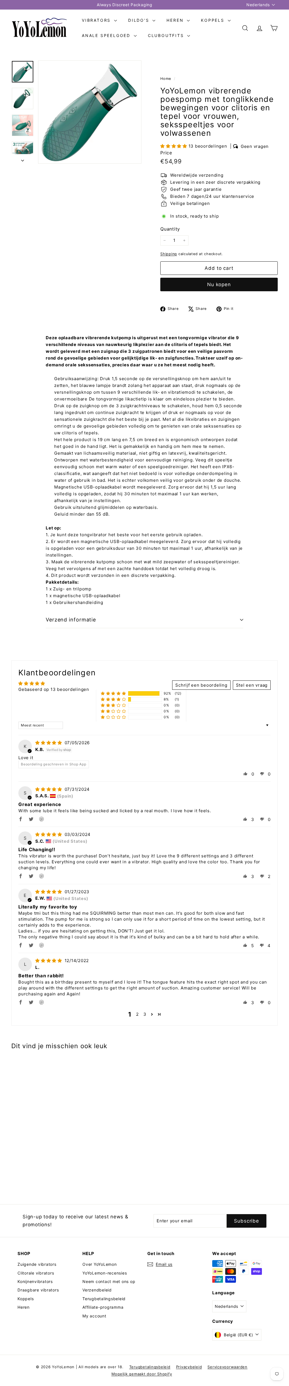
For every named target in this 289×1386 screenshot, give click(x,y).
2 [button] (137, 1014)
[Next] (22, 159)
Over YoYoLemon (99, 1264)
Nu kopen (219, 284)
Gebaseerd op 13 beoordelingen (53, 689)
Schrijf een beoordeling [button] (201, 685)
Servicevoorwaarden (227, 1367)
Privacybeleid (189, 1367)
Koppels (213, 20)
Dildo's (139, 20)
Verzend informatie (71, 620)
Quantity (170, 229)
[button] (174, 146)
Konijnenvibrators (35, 1281)
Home (166, 78)
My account (94, 1315)
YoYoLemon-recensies (104, 1273)
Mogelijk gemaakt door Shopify (141, 1374)
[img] (49, 742)
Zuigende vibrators (36, 1264)
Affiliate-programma (102, 1307)
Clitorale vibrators (35, 1273)
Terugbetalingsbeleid (104, 1298)
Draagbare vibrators (38, 1290)
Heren (176, 20)
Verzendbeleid (97, 1290)
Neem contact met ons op (108, 1281)
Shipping (168, 254)
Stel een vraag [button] (252, 685)
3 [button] (144, 1014)
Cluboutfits (167, 35)
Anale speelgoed (107, 35)
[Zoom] (89, 112)
